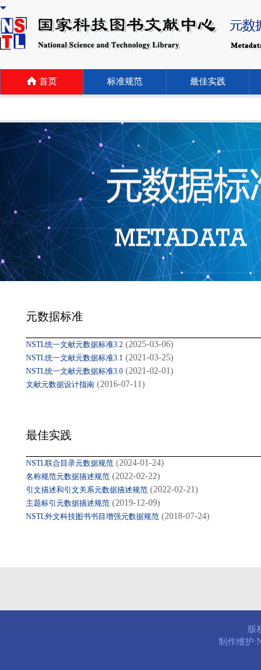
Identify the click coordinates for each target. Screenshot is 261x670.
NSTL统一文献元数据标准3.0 (74, 371)
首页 (48, 81)
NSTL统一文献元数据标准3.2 (74, 344)
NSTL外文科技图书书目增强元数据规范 (92, 516)
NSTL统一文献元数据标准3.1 (74, 357)
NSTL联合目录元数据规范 (69, 463)
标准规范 (125, 81)
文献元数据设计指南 (60, 384)
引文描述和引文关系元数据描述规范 (87, 489)
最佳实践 (208, 81)
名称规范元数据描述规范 (68, 476)
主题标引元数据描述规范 (68, 503)
